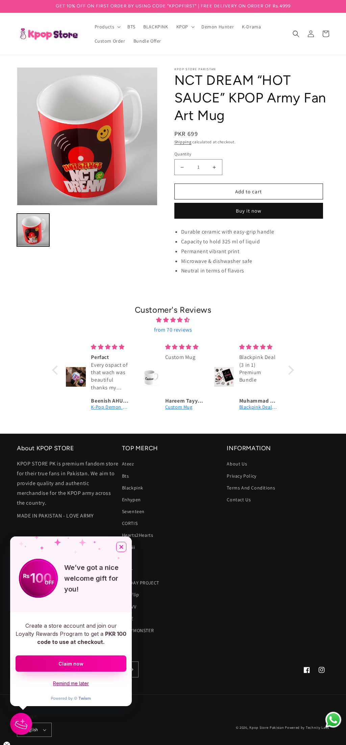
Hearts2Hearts (137, 535)
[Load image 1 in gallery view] (33, 230)
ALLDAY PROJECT (140, 583)
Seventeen (133, 511)
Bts (125, 476)
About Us (237, 464)
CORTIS (130, 523)
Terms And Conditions (251, 488)
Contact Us (239, 500)
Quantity (182, 154)
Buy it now (249, 211)
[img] (173, 320)
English (31, 729)
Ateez (128, 464)
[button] (107, 27)
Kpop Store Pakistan (266, 727)
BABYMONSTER (138, 630)
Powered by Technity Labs (307, 727)
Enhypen (131, 500)
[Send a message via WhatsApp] (333, 720)
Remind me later (71, 683)
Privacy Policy (241, 476)
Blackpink (132, 488)
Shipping (183, 141)
